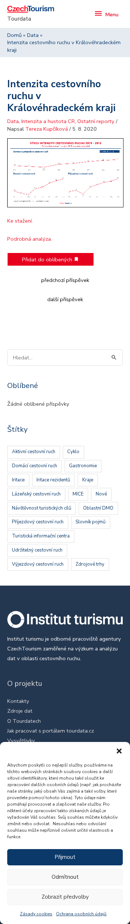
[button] (119, 751)
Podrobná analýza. (29, 238)
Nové (101, 494)
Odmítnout (65, 877)
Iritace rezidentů (53, 480)
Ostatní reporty (95, 121)
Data (13, 121)
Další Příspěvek (65, 299)
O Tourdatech (24, 721)
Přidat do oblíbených (48, 259)
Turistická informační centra (41, 536)
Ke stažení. (20, 220)
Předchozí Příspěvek (65, 280)
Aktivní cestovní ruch (33, 451)
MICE (78, 494)
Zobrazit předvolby (65, 896)
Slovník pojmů (90, 522)
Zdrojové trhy (89, 564)
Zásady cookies (36, 914)
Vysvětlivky (21, 740)
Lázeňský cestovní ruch (36, 494)
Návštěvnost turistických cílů (41, 508)
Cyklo (73, 451)
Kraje (87, 480)
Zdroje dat (19, 710)
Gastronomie (83, 466)
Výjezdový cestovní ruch (38, 564)
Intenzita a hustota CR (48, 121)
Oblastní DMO (98, 508)
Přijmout (65, 857)
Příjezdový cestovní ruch (38, 522)
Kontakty (18, 701)
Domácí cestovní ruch (34, 466)
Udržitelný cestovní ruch (37, 550)
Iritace (18, 480)
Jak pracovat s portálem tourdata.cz (50, 730)
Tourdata (19, 18)
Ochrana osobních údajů (81, 914)
